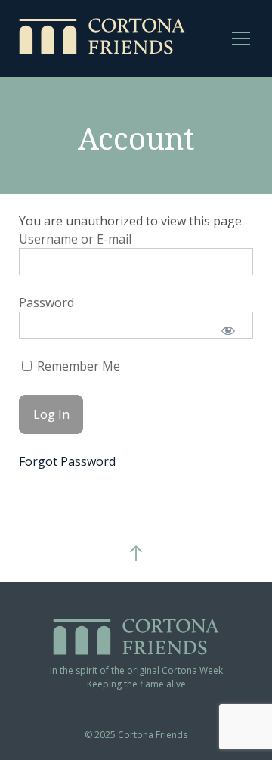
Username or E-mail (75, 239)
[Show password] (228, 330)
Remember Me (77, 366)
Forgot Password (67, 461)
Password (46, 302)
